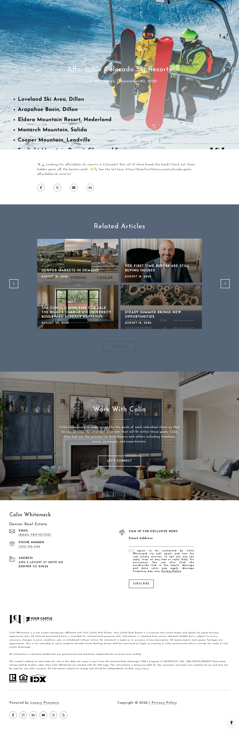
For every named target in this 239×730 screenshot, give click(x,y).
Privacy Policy (171, 571)
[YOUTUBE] (43, 715)
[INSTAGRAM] (23, 715)
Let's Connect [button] (119, 461)
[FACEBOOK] (13, 715)
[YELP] (63, 715)
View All (119, 346)
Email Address (141, 538)
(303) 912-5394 (29, 546)
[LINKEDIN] (33, 715)
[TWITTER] (53, 715)
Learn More (142, 668)
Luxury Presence (44, 703)
